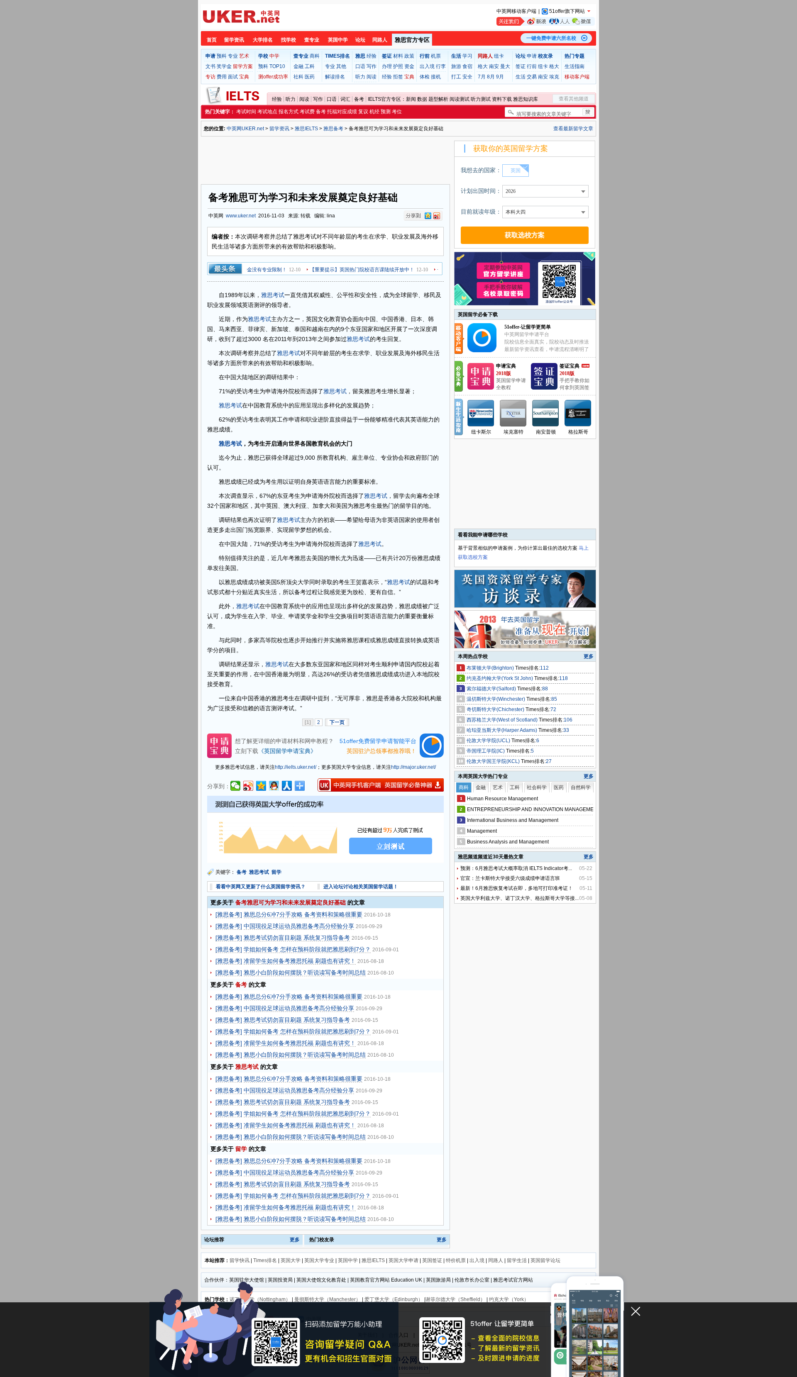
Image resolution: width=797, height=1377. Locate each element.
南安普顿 (546, 432)
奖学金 (224, 66)
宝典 (244, 77)
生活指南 (574, 66)
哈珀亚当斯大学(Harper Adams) (502, 730)
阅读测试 (459, 99)
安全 (467, 77)
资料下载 (502, 99)
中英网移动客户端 (516, 11)
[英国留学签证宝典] (544, 388)
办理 (387, 66)
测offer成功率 (273, 77)
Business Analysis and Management (508, 842)
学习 (467, 56)
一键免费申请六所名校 (551, 38)
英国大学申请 (403, 1260)
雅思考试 (272, 295)
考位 (397, 112)
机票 (436, 56)
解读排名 (335, 77)
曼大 (505, 66)
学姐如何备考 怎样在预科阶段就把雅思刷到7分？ (307, 949)
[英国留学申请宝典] (480, 388)
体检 (425, 77)
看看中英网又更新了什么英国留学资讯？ (261, 887)
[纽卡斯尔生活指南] (481, 413)
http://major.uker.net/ (413, 767)
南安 (494, 66)
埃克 (554, 77)
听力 (360, 77)
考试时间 (246, 112)
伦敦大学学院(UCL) (489, 740)
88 (545, 689)
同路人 (379, 40)
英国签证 (432, 1260)
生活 (521, 77)
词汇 (345, 99)
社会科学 (537, 787)
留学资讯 (234, 40)
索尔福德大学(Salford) (492, 689)
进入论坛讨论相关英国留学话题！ (360, 887)
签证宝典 (569, 366)
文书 (210, 66)
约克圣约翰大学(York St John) (500, 678)
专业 (233, 56)
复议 (363, 112)
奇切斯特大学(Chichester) (496, 709)
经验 (371, 56)
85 (554, 699)
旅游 (456, 66)
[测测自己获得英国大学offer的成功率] (325, 829)
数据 (422, 99)
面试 (233, 77)
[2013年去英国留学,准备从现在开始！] (526, 646)
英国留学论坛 (545, 1260)
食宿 (467, 66)
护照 (398, 66)
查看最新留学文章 (573, 129)
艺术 (244, 56)
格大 (483, 66)
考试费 (307, 112)
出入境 (427, 66)
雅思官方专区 (412, 40)
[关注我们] (545, 21)
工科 (310, 66)
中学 (274, 56)
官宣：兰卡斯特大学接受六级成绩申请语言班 (510, 878)
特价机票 (456, 1260)
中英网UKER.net (245, 129)
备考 (359, 99)
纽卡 (499, 56)
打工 (456, 77)
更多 (295, 1240)
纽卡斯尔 (481, 432)
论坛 (360, 40)
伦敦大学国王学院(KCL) (494, 761)
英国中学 (338, 40)
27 (549, 761)
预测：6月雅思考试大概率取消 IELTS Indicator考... (516, 868)
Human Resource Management (502, 799)
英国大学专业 (319, 1260)
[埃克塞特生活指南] (513, 413)
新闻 (411, 99)
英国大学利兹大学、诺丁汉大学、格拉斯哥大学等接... (519, 898)
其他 (341, 66)
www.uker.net (241, 216)
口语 (360, 66)
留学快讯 (239, 1260)
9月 (500, 77)
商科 (315, 56)
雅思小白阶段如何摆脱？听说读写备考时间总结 (305, 972)
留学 (277, 872)
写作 (371, 66)
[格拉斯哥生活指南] (578, 413)
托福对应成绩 (342, 112)
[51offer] (485, 350)
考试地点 (267, 112)
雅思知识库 (525, 99)
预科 (222, 56)
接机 (436, 77)
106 (568, 720)
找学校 (288, 40)
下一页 (337, 722)
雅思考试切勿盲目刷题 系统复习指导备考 (297, 937)
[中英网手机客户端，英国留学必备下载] (381, 785)
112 (544, 668)
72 (553, 709)
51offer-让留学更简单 (527, 327)
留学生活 (517, 1260)
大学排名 (263, 40)
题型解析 (438, 99)
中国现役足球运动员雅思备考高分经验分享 (299, 926)
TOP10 (277, 66)
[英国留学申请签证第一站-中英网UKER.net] (241, 16)
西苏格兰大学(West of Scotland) (503, 720)
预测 (386, 112)
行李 (441, 66)
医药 (310, 77)
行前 (532, 66)
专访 (210, 77)
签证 (521, 66)
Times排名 (265, 1260)
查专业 (311, 40)
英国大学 (291, 1260)
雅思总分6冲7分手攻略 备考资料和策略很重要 (303, 914)
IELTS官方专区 (384, 99)
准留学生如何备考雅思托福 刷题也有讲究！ (300, 961)
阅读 (371, 77)
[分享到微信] (235, 786)
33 (566, 730)
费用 (222, 77)
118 (563, 678)
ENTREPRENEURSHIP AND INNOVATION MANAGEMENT (533, 809)
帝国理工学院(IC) (486, 751)
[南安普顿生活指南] (546, 413)
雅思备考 (333, 129)
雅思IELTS (306, 129)
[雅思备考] (228, 914)
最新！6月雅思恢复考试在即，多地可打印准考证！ (516, 888)
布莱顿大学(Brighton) (491, 668)
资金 (409, 66)
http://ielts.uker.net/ (295, 767)
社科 (298, 77)
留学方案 (243, 66)
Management (482, 831)
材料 (398, 56)
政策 (409, 56)
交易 (532, 77)
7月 (482, 77)
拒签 (398, 77)
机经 (374, 112)
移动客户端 (577, 77)
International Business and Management (512, 820)
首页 (212, 40)
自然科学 (581, 787)
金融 (298, 66)
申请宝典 (506, 366)
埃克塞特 (513, 432)
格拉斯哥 (578, 432)
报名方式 (288, 112)
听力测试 (481, 99)
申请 (532, 56)
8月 (491, 77)
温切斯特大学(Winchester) (496, 699)
